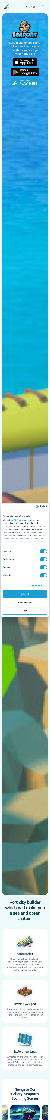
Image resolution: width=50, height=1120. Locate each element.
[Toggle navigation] (42, 6)
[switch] (43, 559)
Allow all (25, 594)
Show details (36, 586)
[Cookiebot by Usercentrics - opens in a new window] (36, 507)
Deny (25, 611)
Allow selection (25, 602)
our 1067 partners (18, 520)
